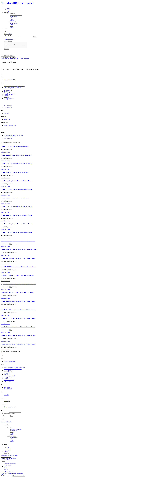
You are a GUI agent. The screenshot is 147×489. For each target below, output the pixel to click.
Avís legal (14, 471)
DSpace (9, 459)
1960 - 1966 (8, 105)
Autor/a (11, 17)
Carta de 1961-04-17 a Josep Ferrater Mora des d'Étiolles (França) (18, 344)
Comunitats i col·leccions (16, 15)
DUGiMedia (10, 473)
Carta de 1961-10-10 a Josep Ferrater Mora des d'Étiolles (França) (18, 327)
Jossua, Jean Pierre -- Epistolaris (13, 87)
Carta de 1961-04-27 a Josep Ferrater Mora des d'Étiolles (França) (18, 335)
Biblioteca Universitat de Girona (9, 455)
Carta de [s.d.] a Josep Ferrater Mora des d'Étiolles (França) (16, 163)
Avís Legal (6, 453)
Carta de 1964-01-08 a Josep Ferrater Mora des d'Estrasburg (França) (19, 249)
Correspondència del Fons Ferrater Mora (13, 135)
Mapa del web (8, 471)
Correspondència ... (5, 58)
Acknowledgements (9, 94)
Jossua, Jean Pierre (24, 58)
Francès (7, 119)
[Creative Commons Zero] (18, 476)
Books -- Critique (9, 98)
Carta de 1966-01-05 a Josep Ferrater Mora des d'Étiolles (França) (18, 241)
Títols (11, 19)
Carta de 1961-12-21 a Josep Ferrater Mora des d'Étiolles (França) (18, 309)
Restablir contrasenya (9, 39)
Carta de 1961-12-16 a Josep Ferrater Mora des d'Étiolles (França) (18, 318)
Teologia (7, 91)
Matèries (12, 20)
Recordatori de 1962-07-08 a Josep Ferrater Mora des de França (17, 275)
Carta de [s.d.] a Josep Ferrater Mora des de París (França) (16, 155)
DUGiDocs (3, 473)
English (8, 11)
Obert (13, 125)
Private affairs (8, 90)
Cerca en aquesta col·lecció (9, 57)
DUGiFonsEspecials (23, 3)
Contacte (6, 451)
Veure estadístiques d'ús (6, 421)
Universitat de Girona (6, 457)
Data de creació (13, 16)
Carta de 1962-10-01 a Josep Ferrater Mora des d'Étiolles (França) (18, 258)
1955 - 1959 (8, 107)
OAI (4, 474)
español (8, 9)
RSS (2, 474)
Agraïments (7, 95)
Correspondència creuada (10, 136)
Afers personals (8, 88)
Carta (6, 113)
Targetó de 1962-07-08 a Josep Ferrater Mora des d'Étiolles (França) (18, 266)
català (8, 8)
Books (6, 97)
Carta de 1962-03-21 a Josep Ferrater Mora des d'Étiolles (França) (18, 301)
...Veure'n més (7, 99)
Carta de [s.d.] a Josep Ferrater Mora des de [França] (14, 146)
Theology (7, 93)
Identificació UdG (8, 34)
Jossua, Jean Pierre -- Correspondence (14, 86)
